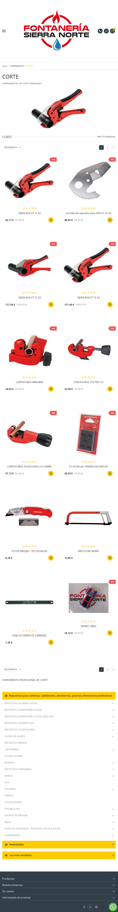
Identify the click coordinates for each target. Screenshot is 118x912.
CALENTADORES (13, 802)
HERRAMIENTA (12, 835)
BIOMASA (10, 762)
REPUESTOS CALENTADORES (20, 729)
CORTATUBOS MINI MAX (29, 382)
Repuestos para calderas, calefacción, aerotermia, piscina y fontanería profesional (60, 695)
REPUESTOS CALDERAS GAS (19, 722)
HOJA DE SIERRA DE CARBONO (29, 635)
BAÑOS (8, 775)
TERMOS (9, 795)
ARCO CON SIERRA (88, 551)
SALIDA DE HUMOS (15, 736)
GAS (7, 782)
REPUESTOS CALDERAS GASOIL (21, 703)
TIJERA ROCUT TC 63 (88, 297)
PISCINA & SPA (12, 808)
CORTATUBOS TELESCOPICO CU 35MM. (29, 466)
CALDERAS (10, 788)
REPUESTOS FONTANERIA (18, 769)
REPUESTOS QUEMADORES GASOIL (23, 709)
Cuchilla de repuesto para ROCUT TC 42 (88, 213)
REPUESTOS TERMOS (16, 742)
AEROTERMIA (12, 749)
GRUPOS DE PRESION (16, 815)
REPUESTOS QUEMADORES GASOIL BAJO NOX (29, 716)
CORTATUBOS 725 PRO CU (88, 382)
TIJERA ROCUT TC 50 (29, 297)
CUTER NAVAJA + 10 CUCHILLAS (29, 551)
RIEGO (8, 821)
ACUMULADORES (14, 755)
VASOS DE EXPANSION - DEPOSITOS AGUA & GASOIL (33, 828)
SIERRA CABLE (88, 626)
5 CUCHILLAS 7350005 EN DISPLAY (88, 466)
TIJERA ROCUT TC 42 (29, 213)
